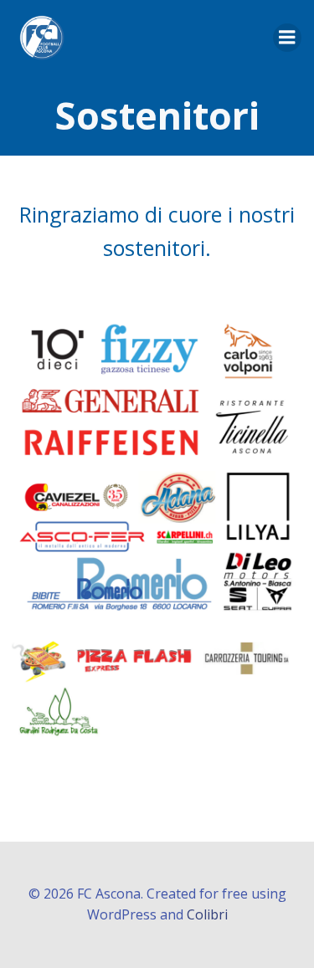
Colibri (207, 914)
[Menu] (287, 37)
